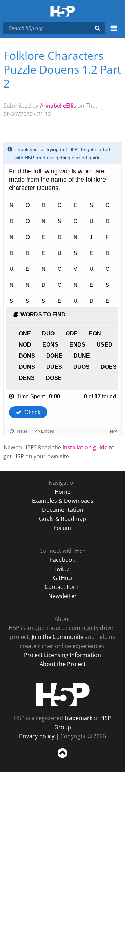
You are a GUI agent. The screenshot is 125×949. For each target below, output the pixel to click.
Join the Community (57, 637)
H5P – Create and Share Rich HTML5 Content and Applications (62, 12)
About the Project (63, 664)
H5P (63, 694)
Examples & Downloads (62, 501)
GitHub (62, 578)
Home (62, 492)
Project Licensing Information (62, 655)
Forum (62, 528)
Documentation (62, 510)
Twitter (62, 569)
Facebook (62, 560)
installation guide (85, 447)
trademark (78, 718)
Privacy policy (37, 736)
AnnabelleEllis (58, 105)
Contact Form (63, 587)
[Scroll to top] (62, 758)
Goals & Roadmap (62, 519)
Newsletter (62, 596)
